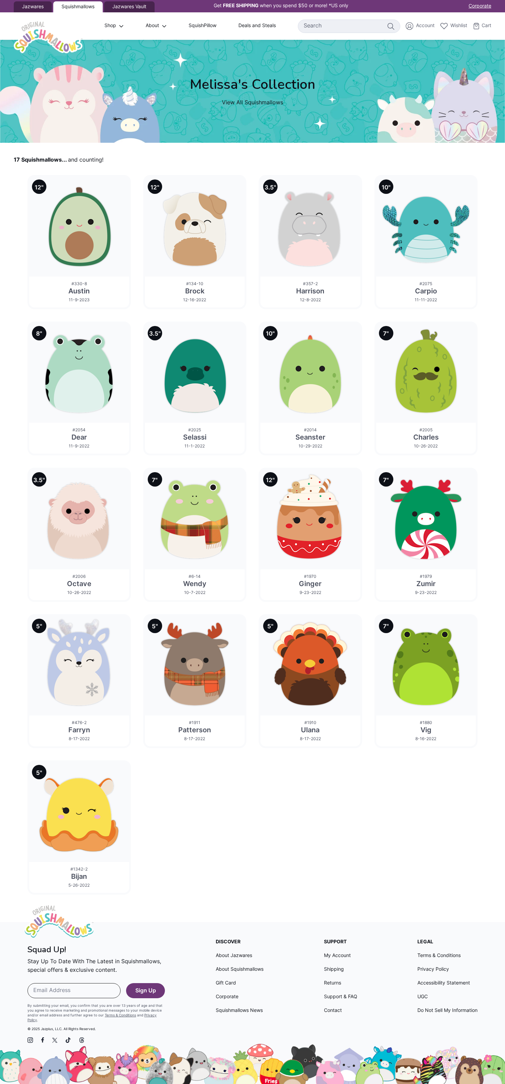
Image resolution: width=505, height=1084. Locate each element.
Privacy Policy (433, 969)
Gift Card (226, 983)
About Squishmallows (239, 969)
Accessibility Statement (443, 983)
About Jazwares (234, 955)
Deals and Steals (257, 25)
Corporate (480, 6)
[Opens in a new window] (30, 1040)
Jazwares (33, 7)
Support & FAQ (340, 997)
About (152, 25)
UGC (422, 997)
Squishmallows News (239, 1010)
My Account (337, 955)
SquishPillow (202, 25)
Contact (333, 1010)
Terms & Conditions (120, 1015)
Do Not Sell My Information (447, 1010)
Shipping (334, 969)
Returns (332, 983)
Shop (110, 25)
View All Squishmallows (252, 103)
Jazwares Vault (129, 7)
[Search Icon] (390, 26)
